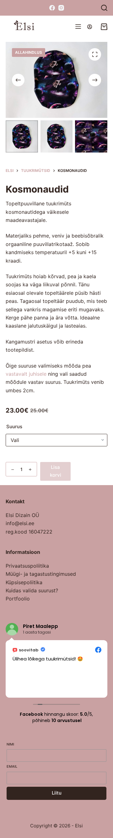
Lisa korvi (55, 471)
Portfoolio (18, 598)
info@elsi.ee (20, 523)
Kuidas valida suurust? (32, 590)
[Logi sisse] (89, 26)
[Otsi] (104, 8)
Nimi (10, 744)
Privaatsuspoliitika (27, 566)
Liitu (57, 793)
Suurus (14, 426)
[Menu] (78, 26)
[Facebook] (52, 8)
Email (12, 766)
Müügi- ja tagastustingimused (41, 574)
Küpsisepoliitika (24, 582)
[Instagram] (61, 8)
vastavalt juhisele (26, 374)
